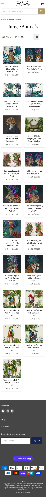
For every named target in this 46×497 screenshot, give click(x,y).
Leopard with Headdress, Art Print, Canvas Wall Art (12, 243)
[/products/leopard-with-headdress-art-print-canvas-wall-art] (12, 229)
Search (23, 481)
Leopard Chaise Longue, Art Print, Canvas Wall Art (34, 139)
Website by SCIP (23, 489)
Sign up (36, 440)
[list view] (42, 37)
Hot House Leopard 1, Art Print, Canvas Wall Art (34, 208)
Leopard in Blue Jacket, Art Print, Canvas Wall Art (11, 139)
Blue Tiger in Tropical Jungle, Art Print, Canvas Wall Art (34, 104)
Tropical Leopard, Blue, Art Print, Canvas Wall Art (12, 69)
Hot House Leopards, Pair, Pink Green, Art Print (12, 173)
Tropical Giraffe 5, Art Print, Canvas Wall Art (11, 313)
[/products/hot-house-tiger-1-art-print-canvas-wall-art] (34, 264)
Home (3, 19)
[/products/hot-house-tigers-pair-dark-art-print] (34, 55)
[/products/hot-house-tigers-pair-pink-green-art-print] (34, 229)
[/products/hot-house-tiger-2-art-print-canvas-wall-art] (12, 264)
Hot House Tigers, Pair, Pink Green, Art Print (34, 243)
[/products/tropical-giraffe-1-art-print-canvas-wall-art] (12, 368)
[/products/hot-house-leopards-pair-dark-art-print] (34, 159)
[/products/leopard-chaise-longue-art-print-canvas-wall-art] (34, 124)
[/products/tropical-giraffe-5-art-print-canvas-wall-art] (12, 299)
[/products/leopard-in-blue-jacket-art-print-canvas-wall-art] (12, 124)
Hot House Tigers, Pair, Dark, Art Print (34, 67)
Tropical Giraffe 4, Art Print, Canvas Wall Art (34, 313)
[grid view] (36, 37)
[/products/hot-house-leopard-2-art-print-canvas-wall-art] (12, 194)
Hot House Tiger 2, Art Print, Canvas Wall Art (12, 278)
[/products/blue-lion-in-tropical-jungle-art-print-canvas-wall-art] (12, 90)
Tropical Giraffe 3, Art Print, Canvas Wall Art (11, 348)
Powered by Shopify (23, 492)
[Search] (41, 11)
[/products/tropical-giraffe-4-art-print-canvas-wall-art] (34, 299)
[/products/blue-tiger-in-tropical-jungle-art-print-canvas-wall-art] (34, 90)
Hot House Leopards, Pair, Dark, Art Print (34, 172)
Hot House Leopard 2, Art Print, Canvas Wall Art (11, 208)
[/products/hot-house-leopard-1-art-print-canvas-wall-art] (34, 194)
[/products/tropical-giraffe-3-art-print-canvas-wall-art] (12, 334)
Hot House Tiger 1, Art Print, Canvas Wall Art (34, 278)
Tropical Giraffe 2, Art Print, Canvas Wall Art (34, 348)
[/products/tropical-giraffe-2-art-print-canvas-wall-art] (34, 334)
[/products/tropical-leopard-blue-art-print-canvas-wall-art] (12, 55)
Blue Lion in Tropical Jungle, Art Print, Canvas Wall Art (12, 104)
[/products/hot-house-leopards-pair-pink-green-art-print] (12, 159)
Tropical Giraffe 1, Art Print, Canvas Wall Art (11, 382)
